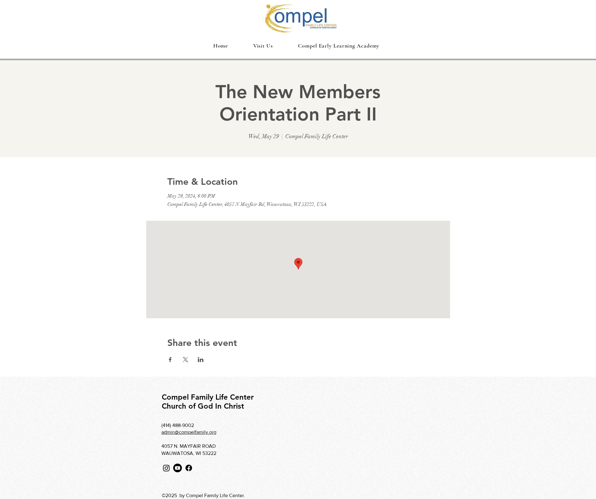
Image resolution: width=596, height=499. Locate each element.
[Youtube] (177, 468)
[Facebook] (188, 468)
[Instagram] (166, 468)
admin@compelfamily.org (188, 432)
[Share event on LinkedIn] (201, 359)
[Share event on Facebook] (170, 359)
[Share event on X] (185, 359)
